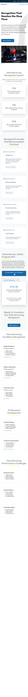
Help (18, 1)
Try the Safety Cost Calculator (14, 272)
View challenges (9, 218)
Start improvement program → (9, 449)
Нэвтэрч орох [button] (23, 1)
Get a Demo (22, 4)
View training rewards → (8, 430)
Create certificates (9, 242)
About (14, 1)
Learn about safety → (7, 377)
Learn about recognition (10, 167)
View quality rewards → (8, 357)
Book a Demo (7, 40)
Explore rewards (9, 192)
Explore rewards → (7, 398)
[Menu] (26, 4)
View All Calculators (9, 280)
